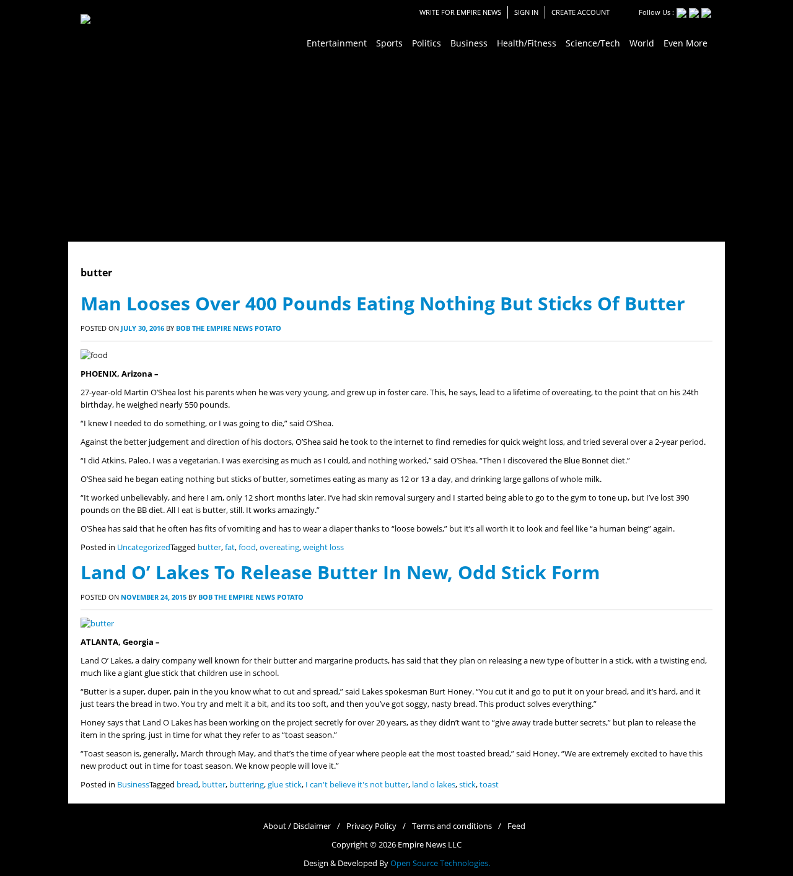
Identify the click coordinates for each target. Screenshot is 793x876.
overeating (279, 547)
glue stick (285, 784)
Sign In (526, 12)
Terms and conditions (452, 826)
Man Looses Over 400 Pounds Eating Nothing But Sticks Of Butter (383, 303)
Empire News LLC (430, 844)
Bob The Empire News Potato (228, 328)
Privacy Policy (371, 826)
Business (133, 784)
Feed (516, 826)
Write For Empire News (460, 12)
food (247, 547)
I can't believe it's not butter (356, 784)
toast (489, 784)
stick (467, 784)
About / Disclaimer (297, 826)
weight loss (323, 547)
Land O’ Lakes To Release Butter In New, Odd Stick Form (340, 572)
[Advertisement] (396, 148)
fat (230, 547)
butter (209, 547)
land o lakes (433, 784)
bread (187, 784)
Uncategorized (143, 547)
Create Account (580, 12)
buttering (246, 784)
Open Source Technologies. (440, 863)
